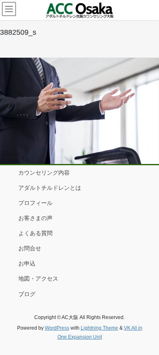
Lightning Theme (99, 328)
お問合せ (29, 248)
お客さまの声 (35, 218)
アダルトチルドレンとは (49, 187)
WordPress (57, 328)
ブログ (26, 294)
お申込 (26, 263)
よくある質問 (35, 233)
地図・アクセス (38, 278)
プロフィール (35, 203)
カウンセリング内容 (44, 172)
